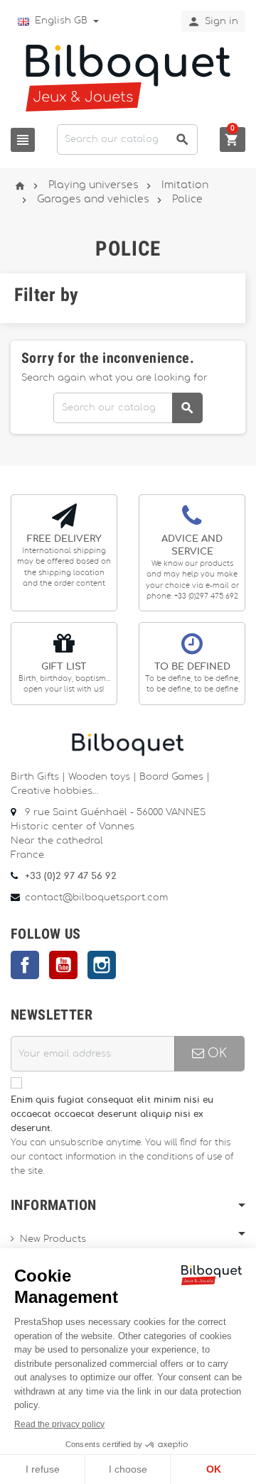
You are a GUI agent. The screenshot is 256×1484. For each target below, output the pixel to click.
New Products (53, 1239)
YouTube (63, 965)
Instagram (101, 965)
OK (215, 1053)
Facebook (25, 965)
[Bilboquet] (128, 77)
